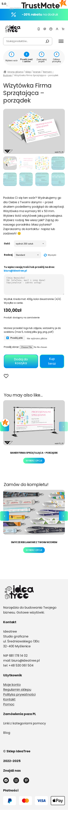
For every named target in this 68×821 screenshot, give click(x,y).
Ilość (7, 243)
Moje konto (12, 684)
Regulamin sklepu (17, 689)
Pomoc (8, 704)
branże (37, 71)
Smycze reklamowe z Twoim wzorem (34, 542)
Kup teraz (52, 361)
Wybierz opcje (34, 460)
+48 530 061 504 (21, 665)
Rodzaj (8, 254)
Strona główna (15, 71)
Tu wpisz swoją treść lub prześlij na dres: (29, 268)
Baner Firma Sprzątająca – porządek (34, 452)
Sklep (28, 71)
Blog (6, 732)
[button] (7, 376)
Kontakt (9, 699)
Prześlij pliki (16, 338)
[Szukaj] (47, 41)
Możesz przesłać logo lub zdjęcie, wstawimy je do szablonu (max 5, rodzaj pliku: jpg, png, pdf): (32, 329)
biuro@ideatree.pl (15, 270)
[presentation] (63, 426)
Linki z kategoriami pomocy (24, 723)
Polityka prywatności (19, 694)
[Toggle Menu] (61, 41)
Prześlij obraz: (11, 347)
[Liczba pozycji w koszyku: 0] (63, 29)
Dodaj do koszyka (21, 361)
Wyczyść (52, 255)
